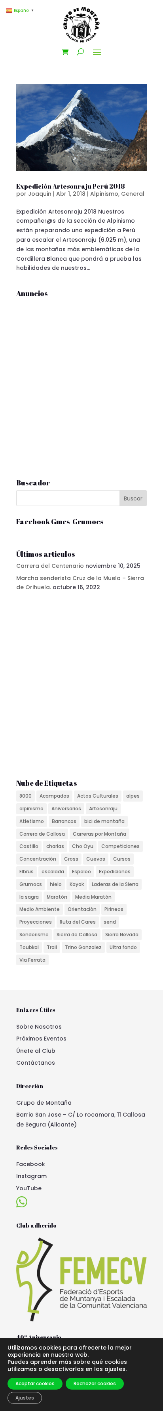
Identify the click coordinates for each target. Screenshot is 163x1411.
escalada (53, 871)
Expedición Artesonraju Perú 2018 (70, 186)
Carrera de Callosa (42, 834)
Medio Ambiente (39, 909)
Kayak (77, 884)
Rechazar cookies (95, 1383)
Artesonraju (103, 808)
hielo (56, 884)
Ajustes (24, 1397)
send (110, 921)
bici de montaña (104, 821)
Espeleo (81, 871)
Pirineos (113, 909)
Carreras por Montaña (99, 834)
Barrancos (64, 821)
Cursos (122, 858)
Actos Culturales (97, 795)
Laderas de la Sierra (115, 884)
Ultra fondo (123, 947)
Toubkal (29, 947)
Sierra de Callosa (77, 934)
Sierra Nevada (121, 934)
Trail (52, 947)
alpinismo (31, 808)
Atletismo (31, 821)
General (132, 194)
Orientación (82, 909)
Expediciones (115, 871)
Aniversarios (66, 808)
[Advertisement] (81, 382)
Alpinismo (104, 194)
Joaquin (39, 194)
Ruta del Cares (78, 921)
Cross (71, 858)
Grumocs (30, 884)
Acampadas (54, 795)
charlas (55, 846)
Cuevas (95, 858)
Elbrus (26, 871)
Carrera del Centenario (50, 566)
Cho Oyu (82, 846)
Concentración (37, 858)
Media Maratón (93, 897)
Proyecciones (35, 921)
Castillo (28, 846)
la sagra (29, 897)
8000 (25, 795)
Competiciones (120, 846)
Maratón (57, 897)
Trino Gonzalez (83, 947)
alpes (133, 795)
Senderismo (34, 934)
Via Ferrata (32, 960)
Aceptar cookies (35, 1383)
